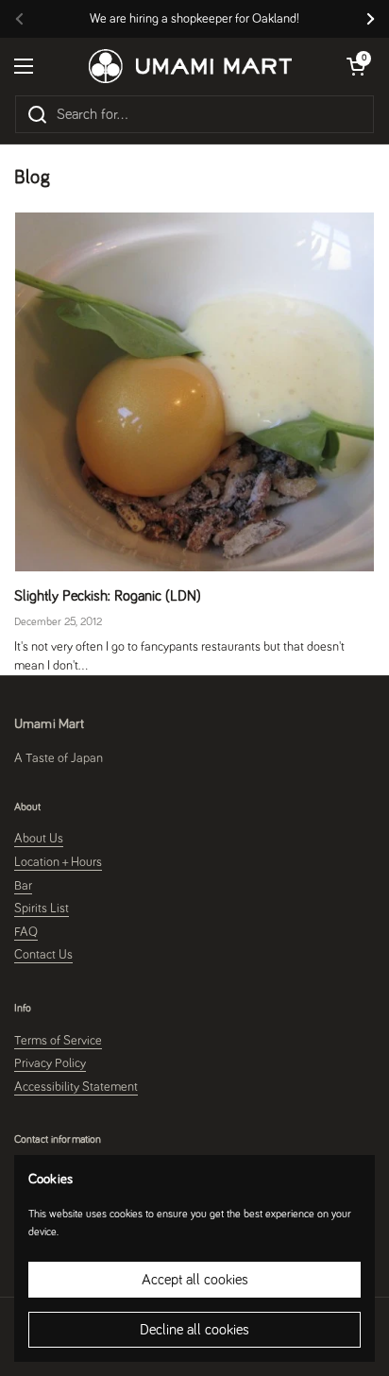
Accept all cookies (195, 1279)
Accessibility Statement (76, 1087)
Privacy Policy (50, 1063)
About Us (38, 838)
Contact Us (43, 954)
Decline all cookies (194, 1329)
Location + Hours (58, 862)
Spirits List (41, 908)
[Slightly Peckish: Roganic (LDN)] (194, 392)
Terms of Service (58, 1040)
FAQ (26, 932)
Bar (23, 885)
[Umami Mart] (190, 66)
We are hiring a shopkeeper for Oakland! (194, 18)
